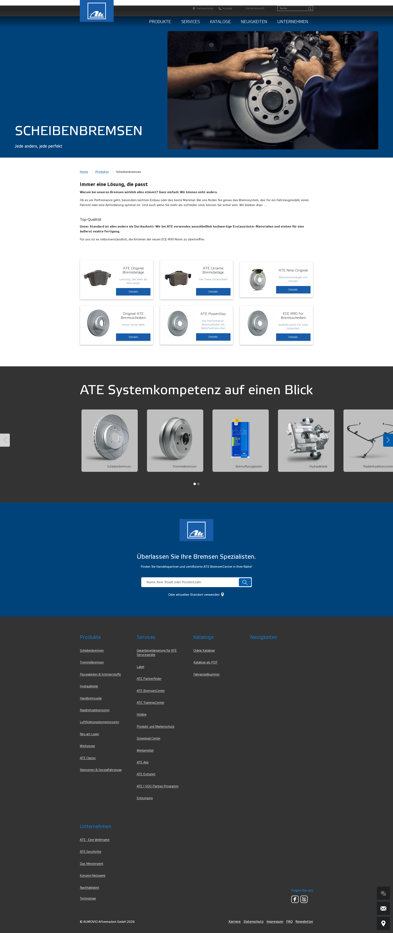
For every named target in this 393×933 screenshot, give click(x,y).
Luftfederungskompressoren (99, 722)
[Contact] (383, 908)
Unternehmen (292, 21)
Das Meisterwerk (91, 864)
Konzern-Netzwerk (92, 875)
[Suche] (310, 8)
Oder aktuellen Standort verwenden (194, 594)
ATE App (143, 762)
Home (84, 172)
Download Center (148, 738)
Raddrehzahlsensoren (95, 710)
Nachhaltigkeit (89, 887)
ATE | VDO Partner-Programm (157, 786)
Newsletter (304, 921)
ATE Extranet (146, 774)
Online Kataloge (204, 650)
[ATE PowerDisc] (178, 323)
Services (190, 21)
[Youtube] (304, 899)
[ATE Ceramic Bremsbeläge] (178, 277)
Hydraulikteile (89, 686)
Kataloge (220, 21)
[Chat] (383, 893)
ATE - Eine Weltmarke (95, 840)
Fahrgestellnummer (206, 674)
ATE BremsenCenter (151, 691)
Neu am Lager (89, 734)
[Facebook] (295, 899)
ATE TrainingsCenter (150, 702)
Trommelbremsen (92, 662)
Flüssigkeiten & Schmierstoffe (100, 674)
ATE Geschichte (90, 851)
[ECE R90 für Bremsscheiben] (258, 323)
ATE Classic (88, 758)
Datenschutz (254, 921)
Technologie (88, 898)
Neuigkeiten (254, 21)
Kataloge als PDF (205, 662)
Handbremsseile (91, 698)
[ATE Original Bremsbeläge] (97, 277)
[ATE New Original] (258, 279)
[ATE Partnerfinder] (383, 923)
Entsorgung (145, 798)
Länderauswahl (255, 8)
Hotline (142, 714)
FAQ (289, 921)
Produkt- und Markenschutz (155, 726)
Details (133, 291)
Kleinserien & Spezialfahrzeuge (101, 770)
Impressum (275, 921)
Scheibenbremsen (92, 650)
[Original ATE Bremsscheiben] (97, 323)
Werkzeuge (87, 746)
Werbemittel (145, 750)
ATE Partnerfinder (149, 679)
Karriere (234, 921)
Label (140, 667)
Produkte (160, 21)
